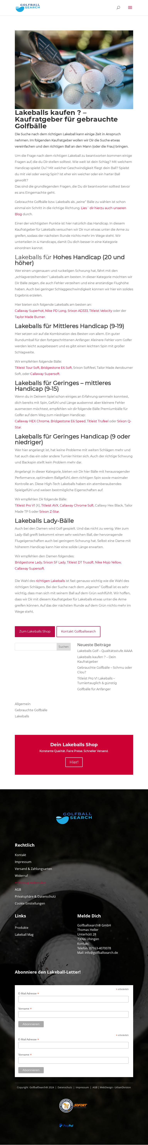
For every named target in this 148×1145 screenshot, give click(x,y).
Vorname (25, 1009)
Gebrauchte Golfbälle (31, 710)
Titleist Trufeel (97, 421)
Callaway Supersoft (29, 568)
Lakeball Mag (24, 934)
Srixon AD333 (78, 311)
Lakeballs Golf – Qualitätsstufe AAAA (104, 651)
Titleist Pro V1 (25, 505)
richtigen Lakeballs (50, 581)
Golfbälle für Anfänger (94, 689)
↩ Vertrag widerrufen (30, 882)
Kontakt (20, 855)
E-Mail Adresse (28, 993)
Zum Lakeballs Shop (34, 631)
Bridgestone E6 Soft (56, 368)
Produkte (21, 928)
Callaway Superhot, (29, 311)
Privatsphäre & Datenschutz (35, 896)
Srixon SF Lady (54, 562)
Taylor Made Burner (30, 317)
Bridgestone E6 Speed (68, 421)
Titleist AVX (49, 505)
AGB (18, 889)
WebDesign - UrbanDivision (115, 1087)
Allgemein (23, 704)
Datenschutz (64, 1087)
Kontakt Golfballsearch (78, 631)
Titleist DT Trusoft (80, 562)
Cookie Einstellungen (30, 903)
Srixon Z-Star (49, 511)
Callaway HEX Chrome (32, 421)
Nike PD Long (55, 311)
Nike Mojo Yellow (108, 562)
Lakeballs (22, 716)
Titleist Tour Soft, (27, 368)
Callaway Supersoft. (45, 374)
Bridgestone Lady (28, 562)
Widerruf (21, 876)
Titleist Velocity (100, 311)
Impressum (23, 862)
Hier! (74, 762)
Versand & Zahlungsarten (33, 869)
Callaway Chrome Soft (77, 505)
